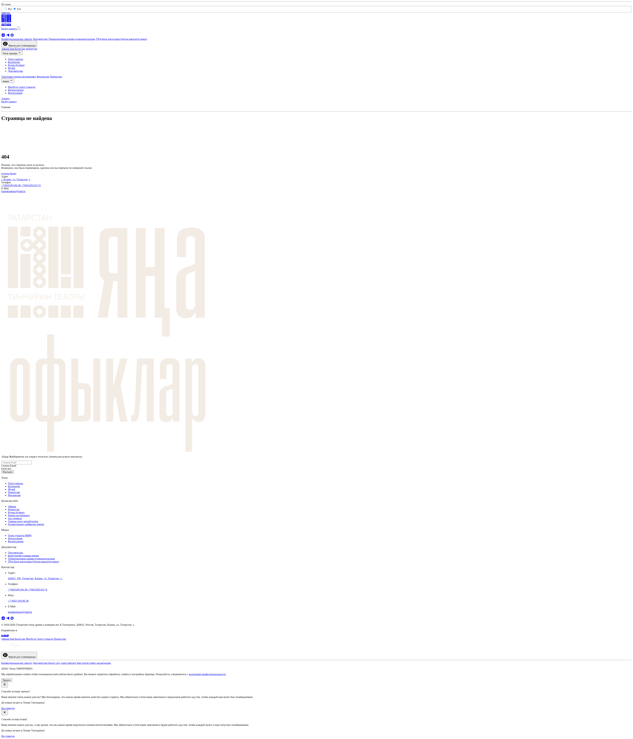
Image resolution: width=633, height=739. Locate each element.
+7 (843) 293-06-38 (18, 600)
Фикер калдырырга (19, 515)
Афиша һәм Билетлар (13, 48)
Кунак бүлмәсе (16, 65)
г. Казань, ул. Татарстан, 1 (15, 179)
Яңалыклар (43, 76)
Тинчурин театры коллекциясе (18, 76)
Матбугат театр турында (21, 87)
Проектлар (56, 76)
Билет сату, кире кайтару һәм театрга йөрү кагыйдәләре (79, 663)
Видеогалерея (15, 90)
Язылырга (8, 472)
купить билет (8, 173)
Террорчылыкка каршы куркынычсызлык (71, 39)
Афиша (12, 506)
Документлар (40, 39)
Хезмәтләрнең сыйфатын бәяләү (26, 524)
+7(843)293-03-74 (31, 185)
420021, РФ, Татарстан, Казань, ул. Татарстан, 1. (35, 578)
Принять (7, 680)
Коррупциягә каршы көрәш (23, 555)
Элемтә (5, 98)
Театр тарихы (15, 59)
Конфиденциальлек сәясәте (16, 39)
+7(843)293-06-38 (11, 185)
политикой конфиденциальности (207, 674)
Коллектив (14, 62)
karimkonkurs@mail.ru (13, 191)
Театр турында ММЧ (19, 535)
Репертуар (13, 509)
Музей (11, 68)
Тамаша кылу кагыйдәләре (23, 521)
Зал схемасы (15, 518)
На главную (8, 708)
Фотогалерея (15, 93)
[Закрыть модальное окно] (4, 684)
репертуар (31, 48)
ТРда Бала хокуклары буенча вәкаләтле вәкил (121, 39)
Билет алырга (9, 28)
